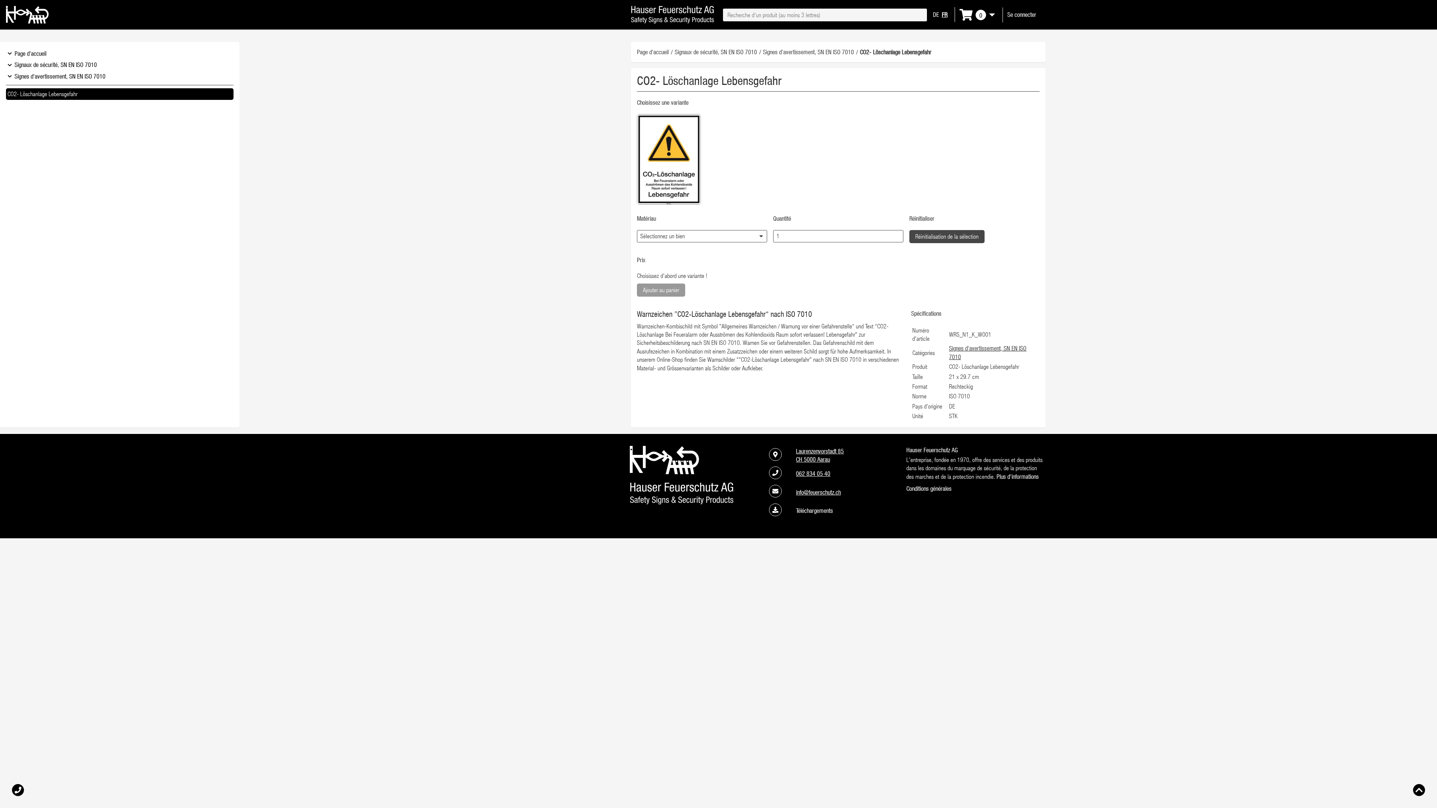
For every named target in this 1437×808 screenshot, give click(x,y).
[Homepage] (27, 21)
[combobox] (825, 15)
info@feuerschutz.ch (818, 492)
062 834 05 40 (813, 473)
